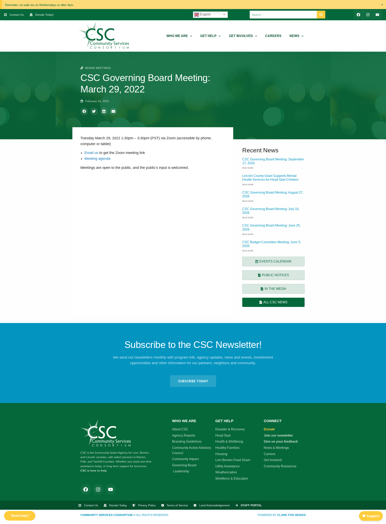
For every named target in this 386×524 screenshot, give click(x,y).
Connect (273, 421)
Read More (248, 168)
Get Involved (241, 36)
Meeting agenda (97, 159)
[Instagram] (368, 14)
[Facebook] (358, 14)
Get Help (208, 36)
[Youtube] (377, 14)
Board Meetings (98, 68)
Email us (91, 153)
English (205, 14)
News (294, 36)
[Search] (321, 14)
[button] (84, 111)
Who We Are (177, 36)
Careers (273, 36)
